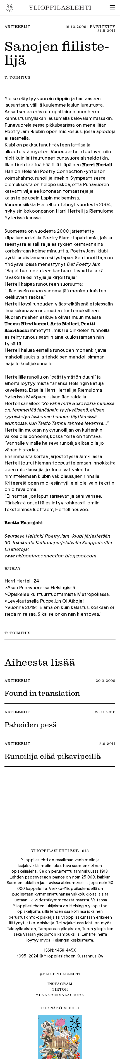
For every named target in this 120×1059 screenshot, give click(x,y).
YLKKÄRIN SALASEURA (60, 995)
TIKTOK (60, 989)
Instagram (60, 983)
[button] (112, 7)
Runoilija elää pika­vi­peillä (52, 756)
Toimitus (19, 77)
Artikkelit (17, 26)
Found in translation (42, 693)
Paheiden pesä (30, 724)
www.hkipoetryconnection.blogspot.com (50, 555)
